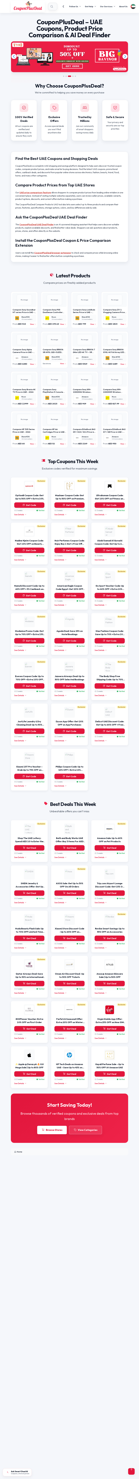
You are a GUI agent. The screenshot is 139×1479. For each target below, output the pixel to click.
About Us (123, 6)
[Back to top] (131, 1471)
